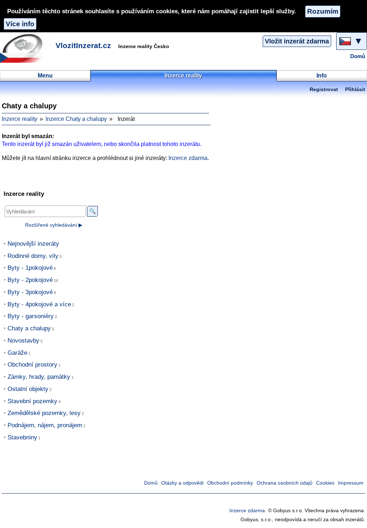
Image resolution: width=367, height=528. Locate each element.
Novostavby (23, 340)
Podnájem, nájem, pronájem (45, 425)
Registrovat (324, 89)
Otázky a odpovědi (182, 483)
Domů (357, 56)
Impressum (350, 483)
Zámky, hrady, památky (39, 376)
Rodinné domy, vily (33, 256)
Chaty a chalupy (29, 328)
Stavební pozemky (32, 401)
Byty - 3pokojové (30, 292)
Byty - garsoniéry (31, 316)
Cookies (325, 483)
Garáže (17, 352)
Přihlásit (355, 89)
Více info (20, 24)
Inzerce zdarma (188, 158)
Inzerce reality (19, 119)
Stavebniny (22, 437)
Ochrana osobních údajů (285, 483)
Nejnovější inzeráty (33, 243)
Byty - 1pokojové (30, 267)
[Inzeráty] (27, 48)
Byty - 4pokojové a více (39, 304)
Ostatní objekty (28, 389)
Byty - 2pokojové (30, 280)
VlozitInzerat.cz (83, 45)
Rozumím (322, 11)
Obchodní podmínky (230, 483)
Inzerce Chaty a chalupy (76, 119)
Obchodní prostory (32, 364)
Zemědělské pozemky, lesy (44, 413)
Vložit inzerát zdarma (297, 41)
